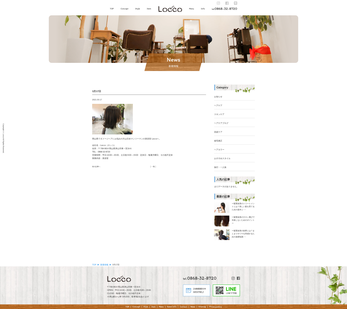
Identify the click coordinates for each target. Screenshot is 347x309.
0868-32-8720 (224, 8)
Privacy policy (215, 306)
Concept (124, 8)
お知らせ (218, 96)
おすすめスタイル (222, 158)
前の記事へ (96, 167)
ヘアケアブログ (221, 123)
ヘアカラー (219, 149)
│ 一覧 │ (153, 167)
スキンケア (219, 114)
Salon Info (171, 306)
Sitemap (202, 306)
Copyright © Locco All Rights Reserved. (3, 138)
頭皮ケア (218, 132)
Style (137, 8)
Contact (183, 306)
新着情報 (104, 265)
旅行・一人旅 (220, 167)
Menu (191, 8)
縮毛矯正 (218, 141)
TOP (112, 8)
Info (203, 8)
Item (149, 8)
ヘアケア (218, 105)
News (192, 306)
